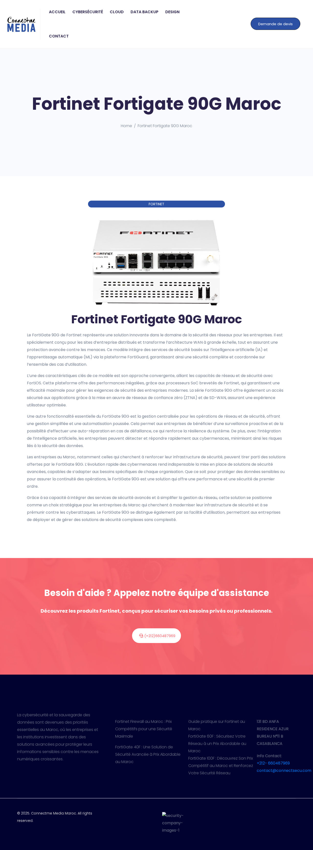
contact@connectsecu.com (284, 770)
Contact (59, 36)
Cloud (117, 12)
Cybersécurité (87, 12)
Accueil (57, 12)
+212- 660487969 (273, 763)
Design (172, 12)
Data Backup (144, 12)
